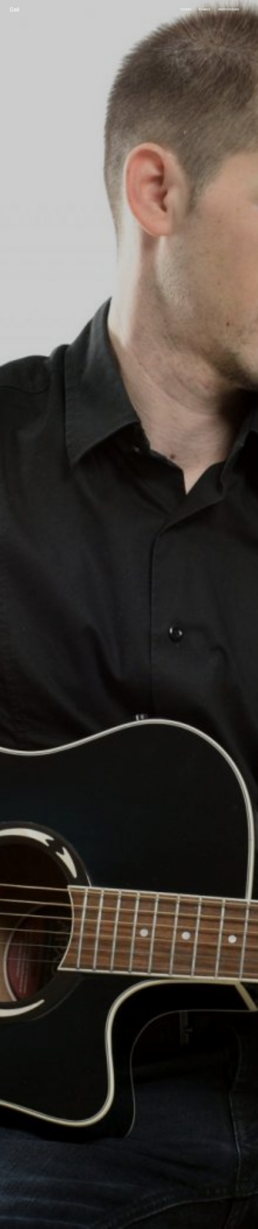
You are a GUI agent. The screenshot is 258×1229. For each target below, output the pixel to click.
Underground (228, 9)
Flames (204, 9)
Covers (186, 9)
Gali (14, 9)
